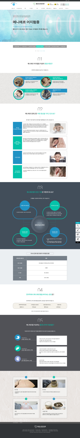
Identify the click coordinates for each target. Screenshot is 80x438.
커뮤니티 (66, 8)
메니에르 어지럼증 (40, 46)
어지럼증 (31, 8)
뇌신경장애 (43, 8)
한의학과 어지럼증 (32, 46)
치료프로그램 (17, 46)
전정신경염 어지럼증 (55, 46)
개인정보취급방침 (15, 422)
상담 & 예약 (61, 8)
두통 (25, 8)
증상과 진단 (24, 46)
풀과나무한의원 (38, 4)
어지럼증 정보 (63, 46)
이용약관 (21, 422)
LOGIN (66, 0)
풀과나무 (13, 8)
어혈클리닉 (55, 8)
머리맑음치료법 (19, 8)
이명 (37, 8)
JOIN (68, 0)
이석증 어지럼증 (47, 46)
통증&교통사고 (48, 8)
